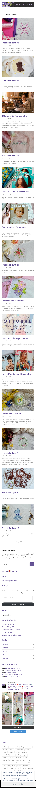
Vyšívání (5, 658)
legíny (25, 755)
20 (21, 542)
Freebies (5, 644)
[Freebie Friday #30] (18, 66)
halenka (27, 749)
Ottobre (5, 648)
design (23, 747)
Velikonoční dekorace (11, 413)
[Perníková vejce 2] (18, 478)
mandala (5, 757)
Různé (5, 651)
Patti (3, 45)
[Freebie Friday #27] (18, 439)
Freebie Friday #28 (10, 265)
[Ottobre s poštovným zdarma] (18, 324)
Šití (4, 655)
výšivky (24, 768)
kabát (4, 752)
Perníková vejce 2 (10, 492)
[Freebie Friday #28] (18, 251)
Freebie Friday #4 (10, 672)
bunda (16, 747)
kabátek (10, 752)
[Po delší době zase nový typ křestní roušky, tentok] (29, 719)
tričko (13, 765)
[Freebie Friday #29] (18, 142)
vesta (4, 768)
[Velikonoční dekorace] (18, 399)
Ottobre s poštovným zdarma (15, 338)
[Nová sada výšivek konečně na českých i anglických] (29, 708)
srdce (29, 760)
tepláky (29, 763)
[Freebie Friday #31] (18, 29)
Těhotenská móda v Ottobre (14, 14)
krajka (12, 755)
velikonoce (26, 765)
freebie (11, 749)
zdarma (30, 768)
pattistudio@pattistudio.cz (9, 580)
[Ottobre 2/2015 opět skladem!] (18, 177)
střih (11, 763)
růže (24, 760)
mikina (12, 757)
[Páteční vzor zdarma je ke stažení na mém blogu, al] (7, 719)
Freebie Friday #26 (10, 528)
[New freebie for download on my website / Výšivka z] (18, 708)
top (4, 765)
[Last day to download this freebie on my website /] (18, 697)
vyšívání (10, 768)
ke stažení (6, 755)
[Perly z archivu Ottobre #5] (18, 213)
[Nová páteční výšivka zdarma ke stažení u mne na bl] (29, 697)
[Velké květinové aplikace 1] (18, 287)
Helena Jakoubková (7, 674)
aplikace (5, 747)
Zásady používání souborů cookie (24, 780)
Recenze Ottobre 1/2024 (12, 669)
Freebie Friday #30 (10, 80)
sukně (22, 763)
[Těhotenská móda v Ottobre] (18, 102)
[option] (19, 14)
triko (8, 765)
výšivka (17, 768)
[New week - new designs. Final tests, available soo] (7, 697)
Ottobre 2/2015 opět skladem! (15, 191)
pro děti (11, 760)
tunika (19, 765)
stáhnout (5, 763)
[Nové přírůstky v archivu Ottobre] (18, 360)
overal (25, 757)
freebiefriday (19, 749)
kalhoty (18, 752)
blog (11, 747)
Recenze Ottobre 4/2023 (12, 676)
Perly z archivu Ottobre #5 (14, 227)
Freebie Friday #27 (10, 453)
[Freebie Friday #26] (18, 514)
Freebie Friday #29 (10, 155)
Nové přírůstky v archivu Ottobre (16, 374)
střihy (16, 763)
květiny (19, 755)
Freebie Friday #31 (10, 43)
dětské (5, 749)
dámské (29, 747)
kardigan (24, 752)
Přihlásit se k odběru (18, 604)
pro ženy (18, 760)
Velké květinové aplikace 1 (14, 301)
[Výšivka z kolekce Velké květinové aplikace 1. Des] (7, 708)
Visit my (4, 571)
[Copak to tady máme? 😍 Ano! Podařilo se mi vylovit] (18, 719)
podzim (5, 760)
